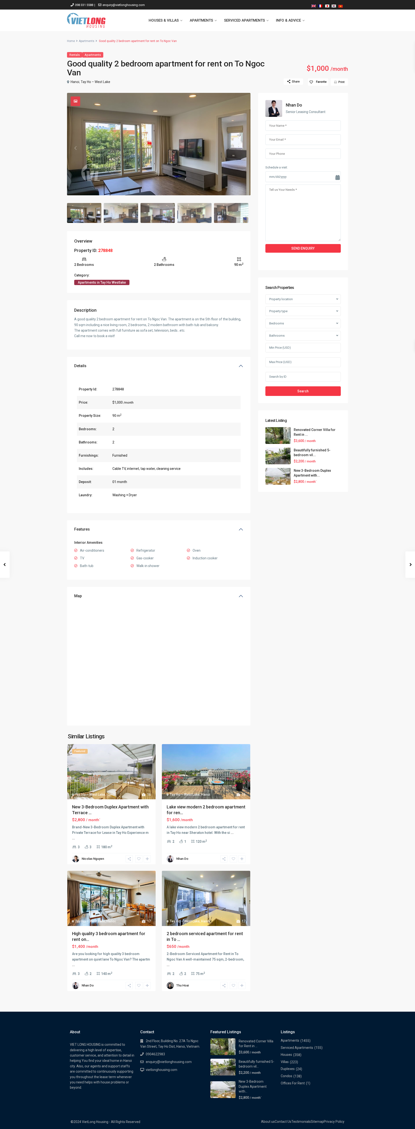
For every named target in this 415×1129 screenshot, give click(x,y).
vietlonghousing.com (161, 1070)
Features (82, 529)
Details (80, 366)
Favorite (321, 82)
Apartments (86, 41)
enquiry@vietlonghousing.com (124, 5)
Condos (286, 1076)
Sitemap (317, 1121)
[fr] (320, 5)
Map (78, 596)
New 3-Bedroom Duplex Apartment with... (253, 1086)
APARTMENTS (201, 20)
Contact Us (283, 1121)
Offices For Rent (293, 1083)
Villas (285, 1062)
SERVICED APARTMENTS (244, 20)
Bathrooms (277, 335)
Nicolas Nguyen (93, 858)
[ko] (334, 5)
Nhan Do (182, 858)
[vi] (340, 5)
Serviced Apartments (297, 1048)
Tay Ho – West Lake (95, 82)
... (73, 838)
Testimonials (301, 1121)
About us (268, 1121)
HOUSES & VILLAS (164, 20)
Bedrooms (276, 323)
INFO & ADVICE (288, 20)
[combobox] (303, 299)
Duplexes (288, 1069)
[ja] (327, 5)
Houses (286, 1055)
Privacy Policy (334, 1121)
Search (303, 391)
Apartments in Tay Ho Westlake (102, 282)
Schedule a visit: (276, 167)
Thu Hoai (182, 985)
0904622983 (155, 1054)
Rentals (74, 55)
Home (71, 41)
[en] (313, 5)
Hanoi (75, 82)
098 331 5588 (84, 5)
